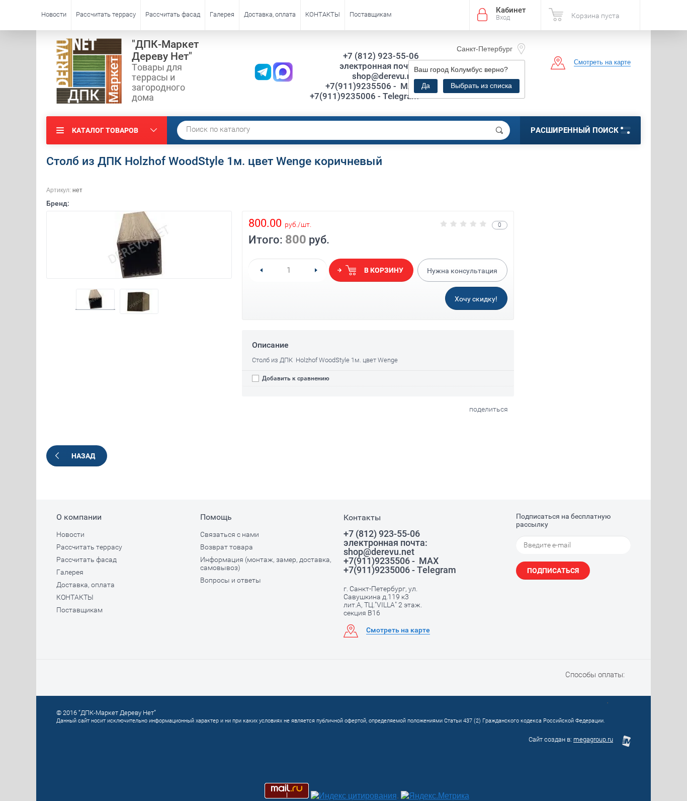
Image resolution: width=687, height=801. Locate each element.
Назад (83, 456)
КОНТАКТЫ (322, 14)
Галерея (222, 14)
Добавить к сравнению (295, 378)
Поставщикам (371, 14)
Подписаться (553, 571)
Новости (53, 14)
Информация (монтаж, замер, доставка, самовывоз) (265, 563)
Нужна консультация (462, 271)
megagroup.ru (593, 739)
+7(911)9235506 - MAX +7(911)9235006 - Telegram (364, 91)
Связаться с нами (229, 534)
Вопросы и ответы (230, 580)
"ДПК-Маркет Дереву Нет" (165, 50)
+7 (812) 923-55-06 (381, 56)
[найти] (499, 130)
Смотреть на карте (602, 62)
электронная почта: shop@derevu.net (379, 71)
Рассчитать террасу (106, 14)
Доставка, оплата (270, 14)
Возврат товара (226, 547)
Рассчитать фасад (172, 14)
